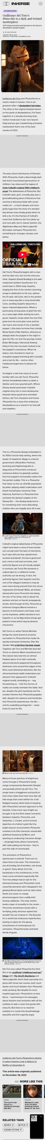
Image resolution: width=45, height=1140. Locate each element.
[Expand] (33, 1116)
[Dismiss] (41, 1116)
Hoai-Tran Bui (11, 32)
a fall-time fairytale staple (27, 645)
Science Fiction (11, 1130)
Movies (7, 1125)
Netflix (21, 1125)
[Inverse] (20, 3)
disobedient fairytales (30, 105)
